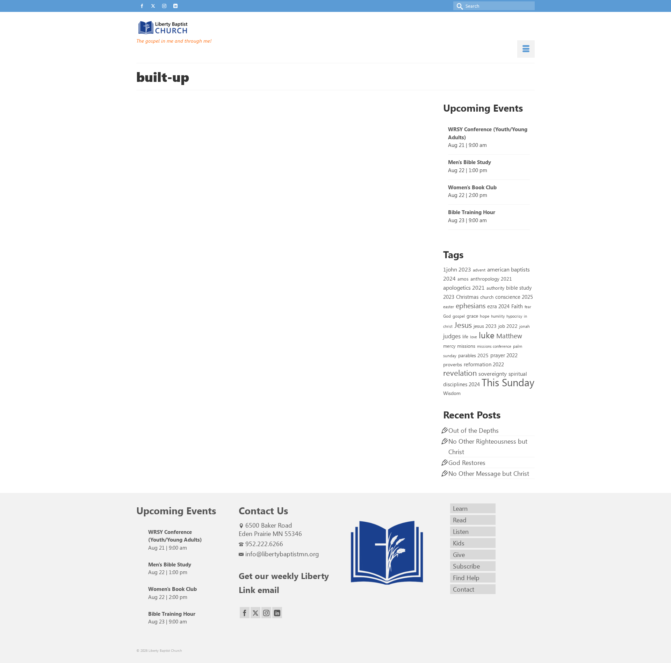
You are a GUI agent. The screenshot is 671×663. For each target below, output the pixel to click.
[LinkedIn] (277, 613)
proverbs (452, 364)
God (447, 316)
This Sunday (508, 382)
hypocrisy (514, 316)
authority (495, 288)
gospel (459, 316)
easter (448, 306)
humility (498, 316)
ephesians (315, 200)
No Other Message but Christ (488, 473)
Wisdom (452, 393)
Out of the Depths (473, 430)
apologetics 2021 (464, 287)
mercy (449, 346)
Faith (517, 306)
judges (452, 336)
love (473, 336)
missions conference (494, 346)
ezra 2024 (498, 306)
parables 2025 (473, 355)
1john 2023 (457, 269)
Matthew (509, 335)
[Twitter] (255, 613)
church (486, 297)
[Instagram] (266, 613)
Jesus (463, 324)
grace (472, 315)
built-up (274, 200)
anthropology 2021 (491, 278)
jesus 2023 (485, 326)
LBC (277, 136)
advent (479, 270)
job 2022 (508, 326)
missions (466, 346)
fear (528, 306)
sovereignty (492, 373)
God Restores (466, 462)
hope (484, 316)
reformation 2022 (484, 364)
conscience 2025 (514, 296)
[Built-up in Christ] (195, 166)
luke (487, 334)
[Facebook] (245, 613)
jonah (524, 326)
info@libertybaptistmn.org (282, 554)
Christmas (467, 296)
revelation (460, 373)
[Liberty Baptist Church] (199, 28)
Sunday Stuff (318, 136)
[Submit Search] (458, 5)
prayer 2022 (504, 355)
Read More (319, 182)
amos (463, 279)
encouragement (293, 200)
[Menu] (526, 49)
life (465, 336)
